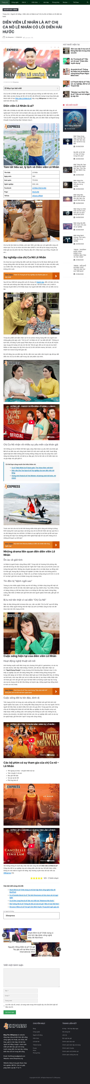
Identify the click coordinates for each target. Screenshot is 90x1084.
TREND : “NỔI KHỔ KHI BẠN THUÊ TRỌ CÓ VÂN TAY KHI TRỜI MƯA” (80, 268)
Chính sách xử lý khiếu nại (70, 1051)
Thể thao (76, 2)
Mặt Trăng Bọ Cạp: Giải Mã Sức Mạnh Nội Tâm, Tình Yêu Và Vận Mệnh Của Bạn (80, 168)
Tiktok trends (37, 1045)
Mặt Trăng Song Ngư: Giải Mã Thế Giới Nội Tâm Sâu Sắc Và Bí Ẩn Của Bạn (79, 139)
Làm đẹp (46, 2)
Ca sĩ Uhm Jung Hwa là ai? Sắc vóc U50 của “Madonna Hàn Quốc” (31, 900)
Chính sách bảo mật (68, 1041)
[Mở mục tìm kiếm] (87, 2)
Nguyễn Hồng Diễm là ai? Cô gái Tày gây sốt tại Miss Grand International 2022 (21, 949)
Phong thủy (55, 2)
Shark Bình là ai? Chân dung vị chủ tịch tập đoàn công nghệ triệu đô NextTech (40, 935)
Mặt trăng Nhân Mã (73, 126)
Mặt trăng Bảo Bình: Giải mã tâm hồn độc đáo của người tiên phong (79, 197)
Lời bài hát (36, 1041)
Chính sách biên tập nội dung (71, 1045)
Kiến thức (35, 2)
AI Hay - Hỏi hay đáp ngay (70, 1028)
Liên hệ (64, 1035)
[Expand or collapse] (57, 88)
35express (11, 37)
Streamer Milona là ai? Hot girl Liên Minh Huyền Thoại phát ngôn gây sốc (34, 907)
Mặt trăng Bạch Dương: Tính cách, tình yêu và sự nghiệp (80, 238)
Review (65, 2)
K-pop (35, 1048)
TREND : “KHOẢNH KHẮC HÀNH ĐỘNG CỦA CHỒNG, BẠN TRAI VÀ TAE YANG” (80, 253)
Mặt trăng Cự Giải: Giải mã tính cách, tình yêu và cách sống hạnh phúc (80, 211)
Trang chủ (5, 2)
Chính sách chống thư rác (70, 1054)
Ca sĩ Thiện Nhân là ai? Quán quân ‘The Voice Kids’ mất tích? (32, 468)
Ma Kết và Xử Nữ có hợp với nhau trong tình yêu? (79, 154)
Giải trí (24, 2)
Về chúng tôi (66, 1032)
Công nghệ (15, 2)
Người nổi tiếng (10, 10)
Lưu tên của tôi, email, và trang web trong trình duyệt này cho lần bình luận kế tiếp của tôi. (31, 1006)
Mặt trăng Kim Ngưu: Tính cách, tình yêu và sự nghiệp (79, 183)
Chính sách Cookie (68, 1048)
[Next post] (59, 949)
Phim (34, 1050)
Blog (34, 1028)
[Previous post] (4, 935)
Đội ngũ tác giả (67, 1038)
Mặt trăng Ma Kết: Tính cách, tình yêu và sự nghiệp (80, 225)
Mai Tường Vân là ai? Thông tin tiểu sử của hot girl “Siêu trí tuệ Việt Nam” (34, 904)
